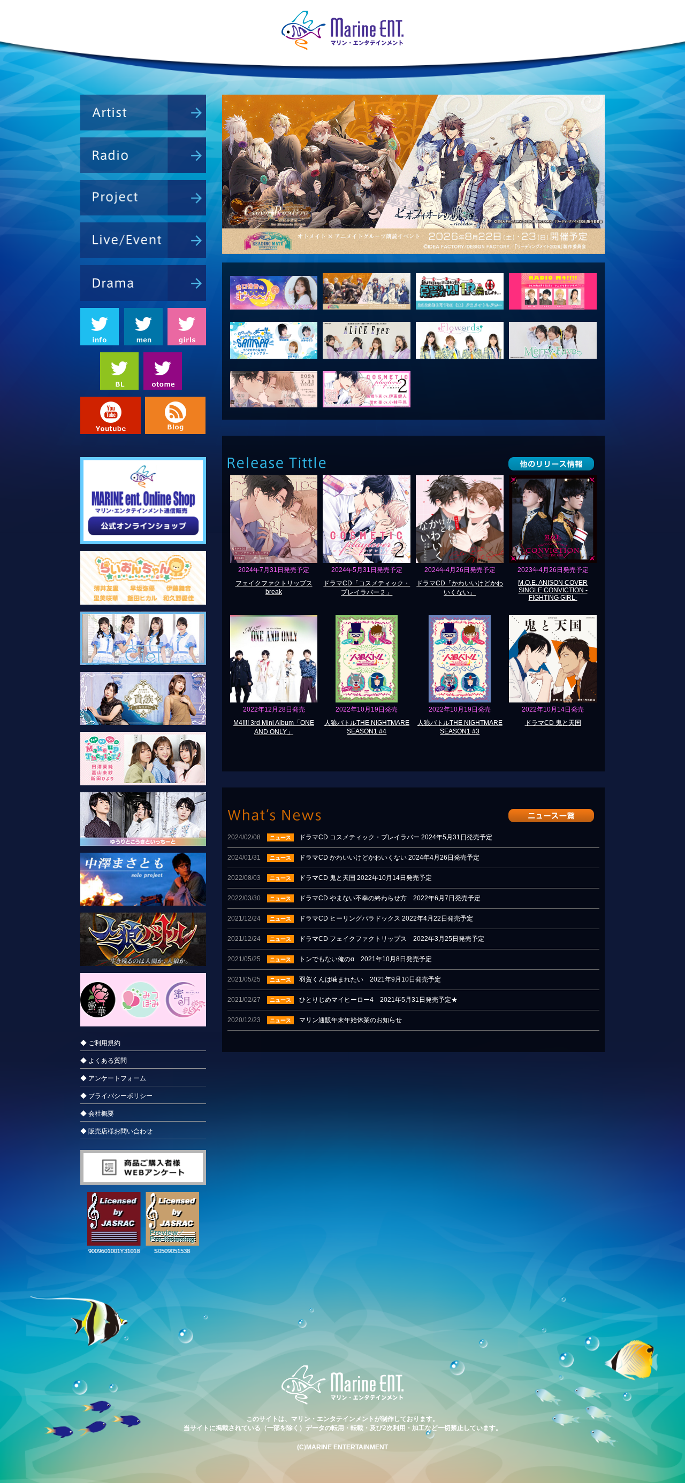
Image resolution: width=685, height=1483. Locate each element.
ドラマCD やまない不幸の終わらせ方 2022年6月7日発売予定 (354, 898)
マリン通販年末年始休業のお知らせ (314, 1020)
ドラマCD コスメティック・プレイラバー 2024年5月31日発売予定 (359, 837)
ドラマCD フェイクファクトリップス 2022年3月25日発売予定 (355, 939)
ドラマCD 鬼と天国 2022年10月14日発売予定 (329, 878)
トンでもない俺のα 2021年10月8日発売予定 (329, 959)
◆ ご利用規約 (100, 1043)
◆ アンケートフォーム (113, 1078)
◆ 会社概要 (97, 1113)
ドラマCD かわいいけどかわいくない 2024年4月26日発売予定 (353, 857)
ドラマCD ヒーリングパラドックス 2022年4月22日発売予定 (350, 918)
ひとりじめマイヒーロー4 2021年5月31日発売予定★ (342, 999)
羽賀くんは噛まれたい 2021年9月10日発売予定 (334, 979)
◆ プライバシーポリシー (116, 1096)
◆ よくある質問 (103, 1060)
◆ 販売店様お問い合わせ (116, 1131)
